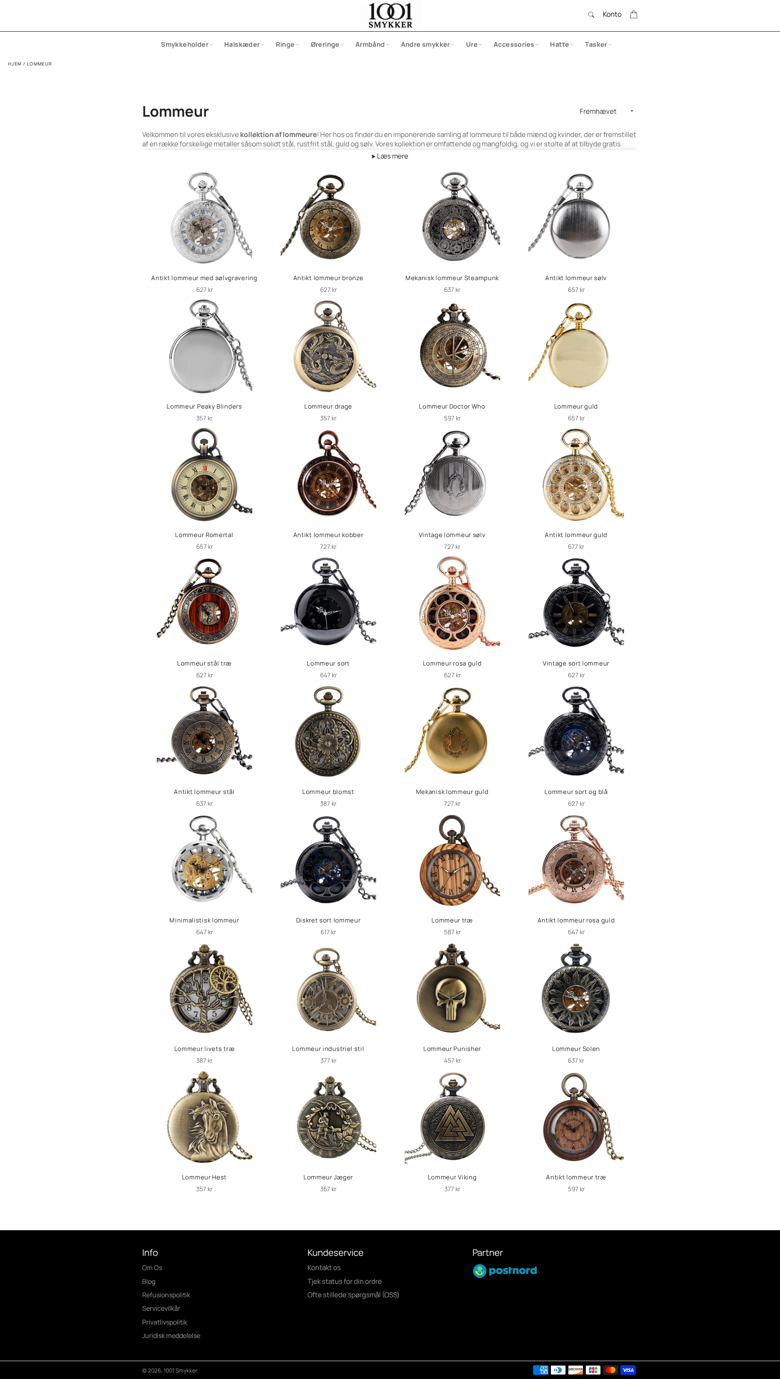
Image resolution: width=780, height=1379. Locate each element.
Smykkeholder (184, 44)
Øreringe (325, 44)
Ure (472, 44)
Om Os (152, 1267)
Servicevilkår (161, 1308)
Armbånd (370, 44)
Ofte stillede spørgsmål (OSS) (354, 1294)
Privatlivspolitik (164, 1322)
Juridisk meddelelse (171, 1335)
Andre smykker (425, 44)
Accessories (514, 44)
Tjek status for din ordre (345, 1281)
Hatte (559, 44)
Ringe (285, 44)
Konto (612, 14)
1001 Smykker (180, 1370)
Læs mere (392, 156)
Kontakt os (324, 1267)
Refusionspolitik (166, 1294)
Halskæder (242, 44)
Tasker (596, 44)
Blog (148, 1281)
